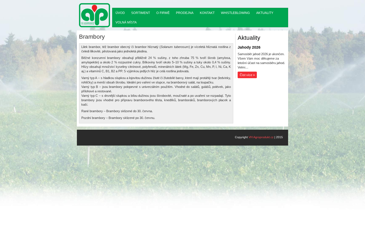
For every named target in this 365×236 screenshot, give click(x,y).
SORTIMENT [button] (140, 13)
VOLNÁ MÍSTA (126, 22)
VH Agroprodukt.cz (261, 137)
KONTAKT (207, 13)
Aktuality (249, 37)
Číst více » (247, 75)
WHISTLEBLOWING (235, 13)
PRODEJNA (184, 13)
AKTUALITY (264, 13)
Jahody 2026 (249, 47)
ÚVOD (120, 13)
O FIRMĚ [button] (163, 13)
